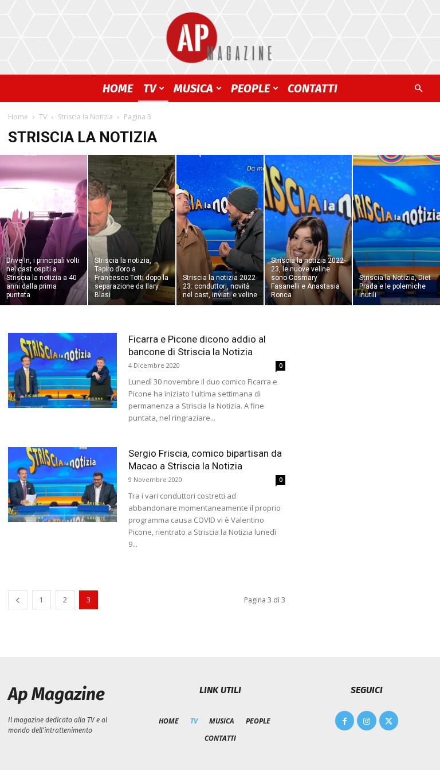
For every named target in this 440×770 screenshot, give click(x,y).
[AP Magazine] (220, 38)
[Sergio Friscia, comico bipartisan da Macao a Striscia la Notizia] (62, 484)
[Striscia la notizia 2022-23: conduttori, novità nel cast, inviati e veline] (220, 230)
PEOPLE (250, 88)
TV (149, 88)
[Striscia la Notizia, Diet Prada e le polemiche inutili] (396, 230)
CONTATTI (312, 88)
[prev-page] (18, 599)
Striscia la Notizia (85, 117)
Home (18, 117)
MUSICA (193, 88)
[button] (418, 88)
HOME (118, 88)
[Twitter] (389, 720)
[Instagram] (366, 720)
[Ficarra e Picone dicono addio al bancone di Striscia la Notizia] (62, 370)
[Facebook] (345, 720)
